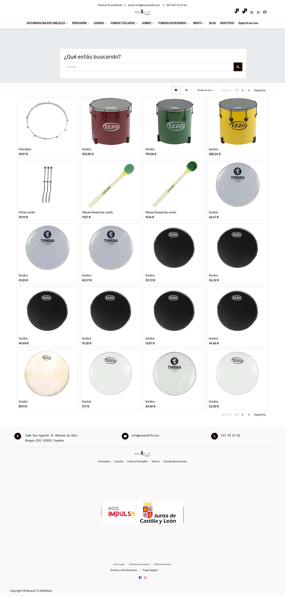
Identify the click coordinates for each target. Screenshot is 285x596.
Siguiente (260, 90)
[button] (206, 90)
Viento (156, 461)
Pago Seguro (150, 570)
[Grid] (175, 90)
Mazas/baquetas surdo (97, 212)
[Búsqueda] (238, 66)
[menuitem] (212, 23)
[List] (186, 90)
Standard (25, 149)
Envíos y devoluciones (124, 570)
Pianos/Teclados (137, 461)
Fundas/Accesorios (175, 461)
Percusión (104, 461)
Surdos (86, 149)
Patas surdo (27, 212)
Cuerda (118, 461)
